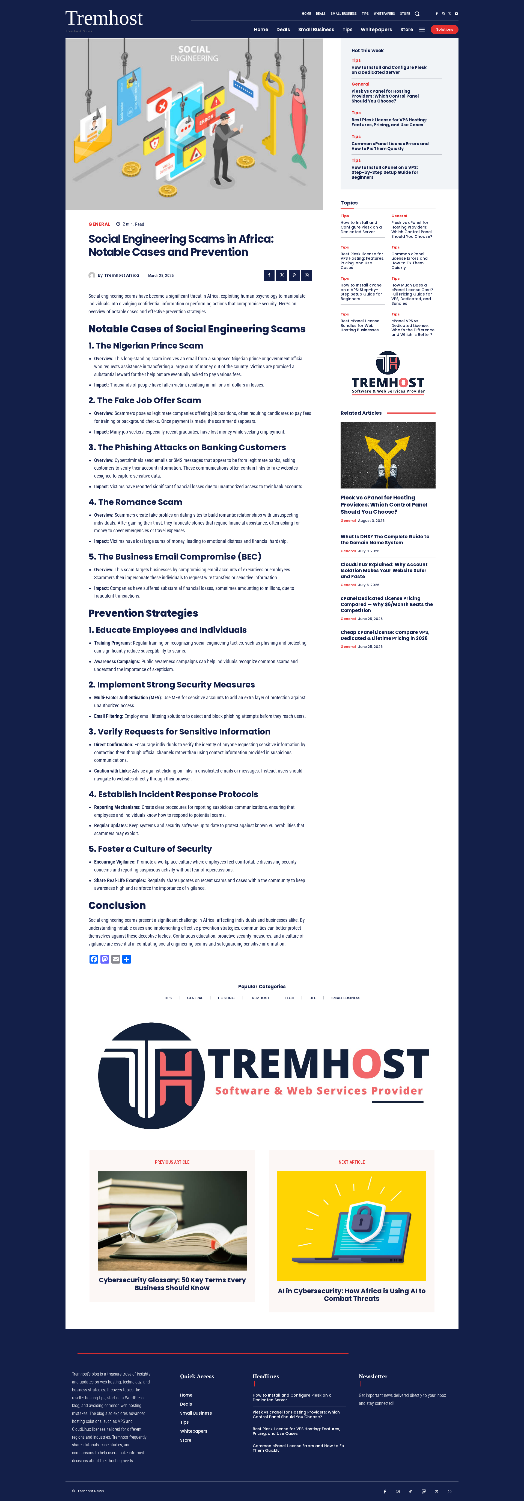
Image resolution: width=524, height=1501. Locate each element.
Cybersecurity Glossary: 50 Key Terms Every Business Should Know (172, 1284)
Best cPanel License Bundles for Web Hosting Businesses (360, 325)
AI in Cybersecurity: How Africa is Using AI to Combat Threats (352, 1295)
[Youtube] (456, 14)
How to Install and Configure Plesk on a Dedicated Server (389, 70)
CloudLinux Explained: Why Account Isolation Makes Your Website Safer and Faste (384, 570)
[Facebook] (436, 14)
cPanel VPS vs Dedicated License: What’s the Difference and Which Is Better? (412, 327)
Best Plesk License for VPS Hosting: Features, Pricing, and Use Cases (389, 122)
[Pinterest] (294, 275)
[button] (417, 13)
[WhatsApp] (306, 275)
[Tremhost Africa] (93, 275)
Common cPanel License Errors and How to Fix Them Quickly (390, 146)
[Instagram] (443, 14)
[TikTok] (411, 1492)
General (99, 224)
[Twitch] (424, 1492)
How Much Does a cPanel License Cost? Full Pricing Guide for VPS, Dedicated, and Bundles (412, 294)
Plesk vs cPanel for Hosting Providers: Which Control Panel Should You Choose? (385, 96)
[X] (449, 14)
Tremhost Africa (121, 275)
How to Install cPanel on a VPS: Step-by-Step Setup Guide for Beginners (385, 172)
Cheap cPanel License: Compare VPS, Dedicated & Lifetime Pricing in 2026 (385, 635)
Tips (356, 60)
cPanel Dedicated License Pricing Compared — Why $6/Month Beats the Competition (387, 604)
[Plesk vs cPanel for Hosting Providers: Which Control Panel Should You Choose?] (388, 455)
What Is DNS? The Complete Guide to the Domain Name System (385, 539)
